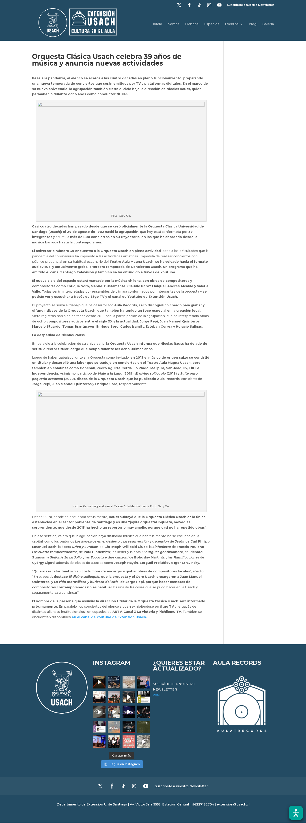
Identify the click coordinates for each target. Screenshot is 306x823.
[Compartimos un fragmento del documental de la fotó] (99, 712)
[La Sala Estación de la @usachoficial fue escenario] (99, 697)
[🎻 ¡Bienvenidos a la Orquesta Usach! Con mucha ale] (114, 697)
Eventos (232, 24)
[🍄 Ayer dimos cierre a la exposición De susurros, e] (114, 741)
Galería (268, 24)
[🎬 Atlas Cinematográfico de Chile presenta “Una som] (99, 727)
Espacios (211, 24)
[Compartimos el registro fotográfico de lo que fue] (143, 682)
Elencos (191, 24)
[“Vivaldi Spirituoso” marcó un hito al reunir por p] (129, 712)
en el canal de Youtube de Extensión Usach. (109, 617)
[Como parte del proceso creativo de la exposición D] (143, 741)
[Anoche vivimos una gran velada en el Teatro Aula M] (143, 712)
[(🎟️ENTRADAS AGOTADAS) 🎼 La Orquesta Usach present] (114, 727)
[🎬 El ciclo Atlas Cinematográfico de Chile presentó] (99, 741)
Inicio (157, 24)
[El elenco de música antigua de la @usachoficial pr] (129, 682)
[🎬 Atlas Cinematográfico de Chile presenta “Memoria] (143, 697)
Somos (173, 24)
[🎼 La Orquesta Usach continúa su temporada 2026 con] (129, 727)
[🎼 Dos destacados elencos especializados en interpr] (129, 741)
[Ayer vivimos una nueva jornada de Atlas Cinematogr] (99, 682)
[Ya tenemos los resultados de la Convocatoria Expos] (143, 727)
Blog (252, 24)
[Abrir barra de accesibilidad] (296, 813)
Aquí (156, 695)
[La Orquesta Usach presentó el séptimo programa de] (129, 697)
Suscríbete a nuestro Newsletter (250, 5)
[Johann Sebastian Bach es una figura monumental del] (114, 682)
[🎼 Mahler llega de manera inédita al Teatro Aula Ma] (114, 712)
